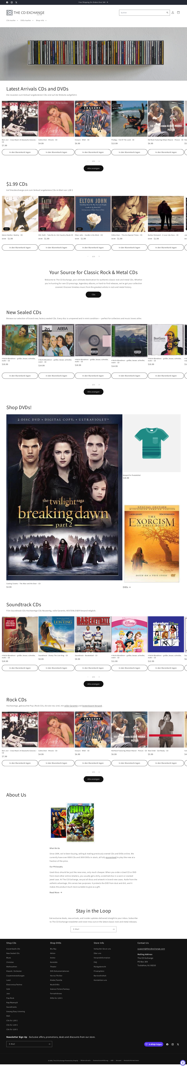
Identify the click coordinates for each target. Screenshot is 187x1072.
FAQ (95, 962)
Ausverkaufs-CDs (13, 949)
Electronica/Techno (14, 984)
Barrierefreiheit (100, 975)
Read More (54, 892)
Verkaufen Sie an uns (102, 949)
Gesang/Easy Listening (15, 1011)
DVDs (125, 587)
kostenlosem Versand (92, 705)
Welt (8, 1016)
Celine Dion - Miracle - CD (47, 140)
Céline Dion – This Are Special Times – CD (126, 235)
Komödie (53, 962)
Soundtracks (11, 1007)
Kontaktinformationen (131, 1060)
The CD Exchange (59, 1060)
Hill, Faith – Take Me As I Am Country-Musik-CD (55, 235)
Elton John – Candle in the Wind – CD (89, 235)
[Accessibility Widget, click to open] (183, 1063)
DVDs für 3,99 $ (56, 998)
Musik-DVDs (55, 984)
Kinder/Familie (56, 980)
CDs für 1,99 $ (11, 1020)
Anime (52, 958)
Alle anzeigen (94, 168)
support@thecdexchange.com (151, 948)
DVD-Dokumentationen (59, 971)
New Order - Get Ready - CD (158, 751)
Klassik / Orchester (14, 971)
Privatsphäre (99, 971)
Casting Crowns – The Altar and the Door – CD (23, 584)
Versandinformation (102, 958)
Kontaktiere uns (100, 980)
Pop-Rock (10, 998)
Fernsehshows (56, 993)
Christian (10, 962)
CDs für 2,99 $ (12, 1025)
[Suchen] (167, 13)
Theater (53, 966)
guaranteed (111, 857)
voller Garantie (71, 705)
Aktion (53, 953)
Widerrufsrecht (86, 1060)
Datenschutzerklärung (100, 1060)
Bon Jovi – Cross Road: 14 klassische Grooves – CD (19, 141)
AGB (112, 1060)
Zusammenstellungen (15, 975)
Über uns (97, 953)
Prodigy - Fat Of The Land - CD (122, 140)
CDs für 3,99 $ (12, 1029)
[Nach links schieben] (88, 161)
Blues (8, 958)
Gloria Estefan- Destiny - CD (12, 235)
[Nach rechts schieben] (99, 161)
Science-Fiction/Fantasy (60, 989)
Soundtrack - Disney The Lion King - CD (53, 656)
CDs (93, 294)
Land (8, 980)
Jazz (8, 993)
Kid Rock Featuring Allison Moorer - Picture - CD (165, 140)
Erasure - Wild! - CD (82, 140)
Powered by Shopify (71, 1060)
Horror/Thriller (56, 975)
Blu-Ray (53, 949)
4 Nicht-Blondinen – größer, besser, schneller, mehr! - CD (18, 360)
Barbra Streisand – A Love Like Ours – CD (163, 235)
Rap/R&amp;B (12, 1002)
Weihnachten (11, 966)
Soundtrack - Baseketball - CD (86, 656)
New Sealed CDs (12, 953)
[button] (12, 20)
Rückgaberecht (100, 966)
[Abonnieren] (113, 929)
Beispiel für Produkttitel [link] (132, 475)
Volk (8, 989)
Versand (118, 1060)
